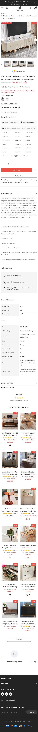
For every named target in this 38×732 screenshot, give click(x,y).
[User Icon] (30, 8)
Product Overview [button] (6, 268)
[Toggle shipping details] (34, 128)
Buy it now (19, 176)
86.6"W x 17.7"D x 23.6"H (10, 107)
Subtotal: (4, 117)
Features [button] (3, 321)
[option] (19, 4)
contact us (17, 152)
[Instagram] (6, 694)
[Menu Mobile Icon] (2, 8)
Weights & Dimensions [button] (7, 300)
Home (2, 13)
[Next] (35, 39)
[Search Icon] (7, 8)
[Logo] (19, 8)
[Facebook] (2, 694)
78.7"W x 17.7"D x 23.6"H (9, 112)
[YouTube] (10, 694)
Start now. (19, 155)
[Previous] (2, 39)
